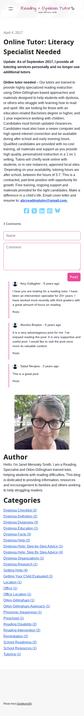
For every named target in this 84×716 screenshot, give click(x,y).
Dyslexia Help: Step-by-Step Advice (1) (33, 546)
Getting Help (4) (15, 570)
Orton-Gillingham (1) (18, 600)
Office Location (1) (17, 594)
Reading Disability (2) (20, 624)
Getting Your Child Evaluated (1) (28, 576)
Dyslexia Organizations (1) (23, 558)
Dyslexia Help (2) (16, 540)
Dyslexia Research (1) (20, 564)
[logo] (47, 8)
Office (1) (10, 588)
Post (74, 277)
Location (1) (12, 582)
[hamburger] (10, 8)
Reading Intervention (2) (21, 630)
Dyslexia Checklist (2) (20, 510)
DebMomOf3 (24, 703)
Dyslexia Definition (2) (20, 516)
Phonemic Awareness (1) (22, 612)
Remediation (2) (15, 636)
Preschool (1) (13, 618)
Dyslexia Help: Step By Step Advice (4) (33, 552)
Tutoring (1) (12, 654)
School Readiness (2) (20, 642)
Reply (15, 311)
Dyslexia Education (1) (20, 528)
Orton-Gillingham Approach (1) (26, 606)
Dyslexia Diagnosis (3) (20, 522)
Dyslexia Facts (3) (17, 534)
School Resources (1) (20, 648)
